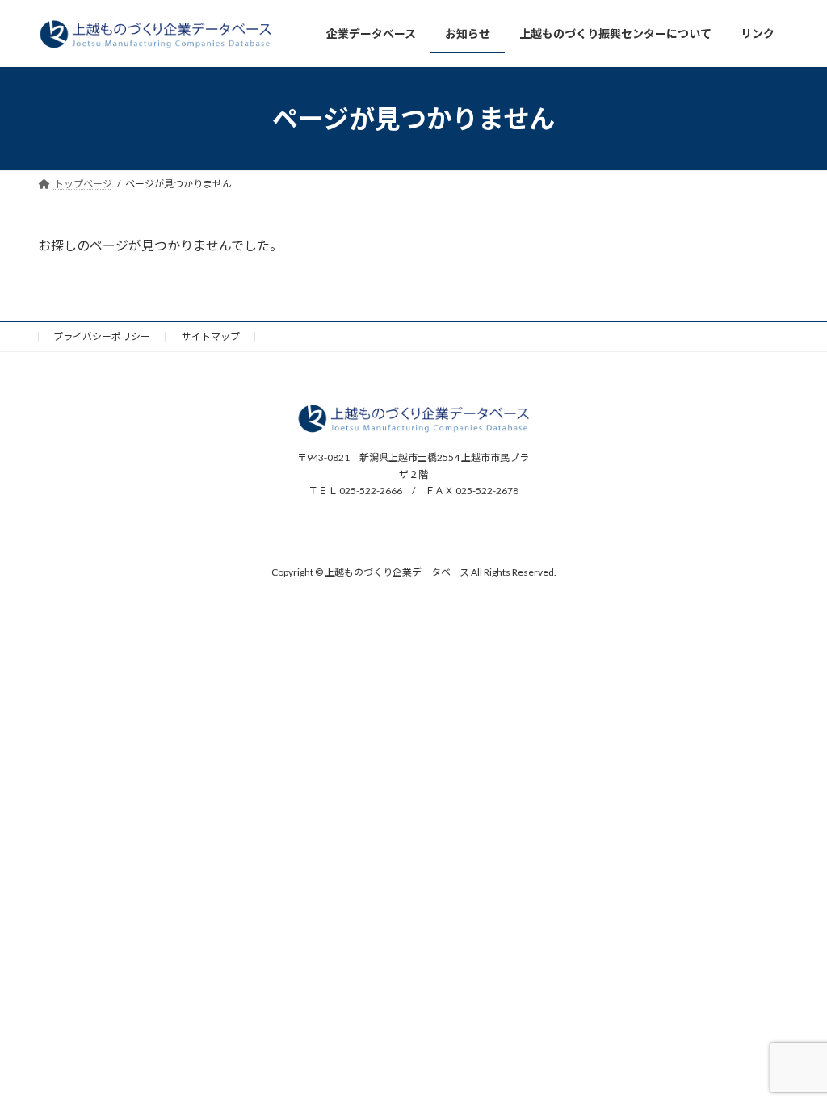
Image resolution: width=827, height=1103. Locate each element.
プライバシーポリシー (101, 336)
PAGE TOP (792, 1054)
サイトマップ (211, 336)
